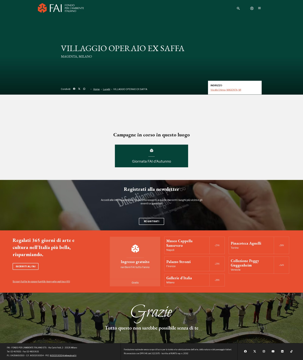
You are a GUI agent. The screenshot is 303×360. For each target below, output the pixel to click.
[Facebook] (245, 352)
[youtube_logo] (273, 352)
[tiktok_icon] (291, 352)
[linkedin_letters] (282, 352)
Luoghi (106, 89)
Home (96, 89)
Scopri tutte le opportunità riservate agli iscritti (41, 281)
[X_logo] (254, 352)
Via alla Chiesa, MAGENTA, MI (226, 89)
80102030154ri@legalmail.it (63, 355)
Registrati (151, 221)
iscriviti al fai (26, 266)
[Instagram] (263, 352)
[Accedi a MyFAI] (251, 8)
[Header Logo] (61, 8)
